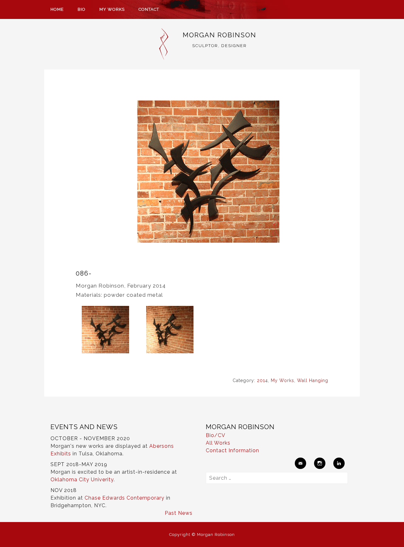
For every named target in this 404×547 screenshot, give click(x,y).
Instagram (319, 463)
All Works (218, 443)
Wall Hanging (312, 380)
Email (300, 463)
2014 (262, 380)
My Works (112, 9)
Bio (82, 9)
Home (57, 9)
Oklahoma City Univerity (82, 480)
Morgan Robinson (219, 35)
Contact (149, 9)
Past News (179, 513)
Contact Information (232, 450)
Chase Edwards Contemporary (124, 498)
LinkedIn (339, 463)
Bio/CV (215, 435)
